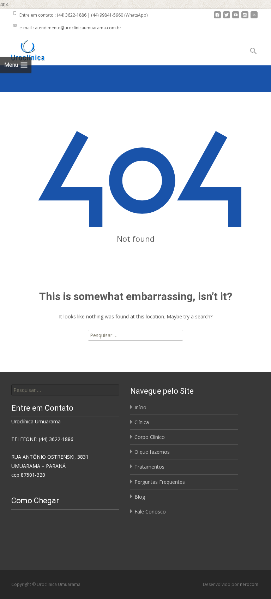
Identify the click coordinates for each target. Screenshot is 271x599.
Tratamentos (149, 466)
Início (140, 407)
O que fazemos (152, 451)
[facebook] (217, 17)
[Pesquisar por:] (65, 390)
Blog (139, 496)
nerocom (249, 584)
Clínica (141, 422)
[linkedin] (254, 17)
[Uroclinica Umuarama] (22, 48)
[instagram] (244, 17)
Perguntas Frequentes (159, 481)
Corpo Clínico (149, 437)
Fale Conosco (150, 511)
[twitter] (226, 17)
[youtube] (235, 17)
